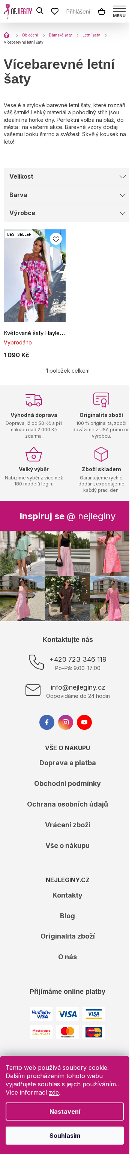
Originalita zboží (67, 936)
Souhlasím (65, 1135)
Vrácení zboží (67, 825)
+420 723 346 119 (78, 659)
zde (54, 1092)
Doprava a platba (67, 763)
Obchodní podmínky (67, 783)
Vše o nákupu (67, 845)
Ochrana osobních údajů (67, 804)
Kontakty (67, 895)
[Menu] (119, 11)
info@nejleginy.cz (78, 687)
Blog (67, 916)
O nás (67, 957)
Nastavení (65, 1111)
